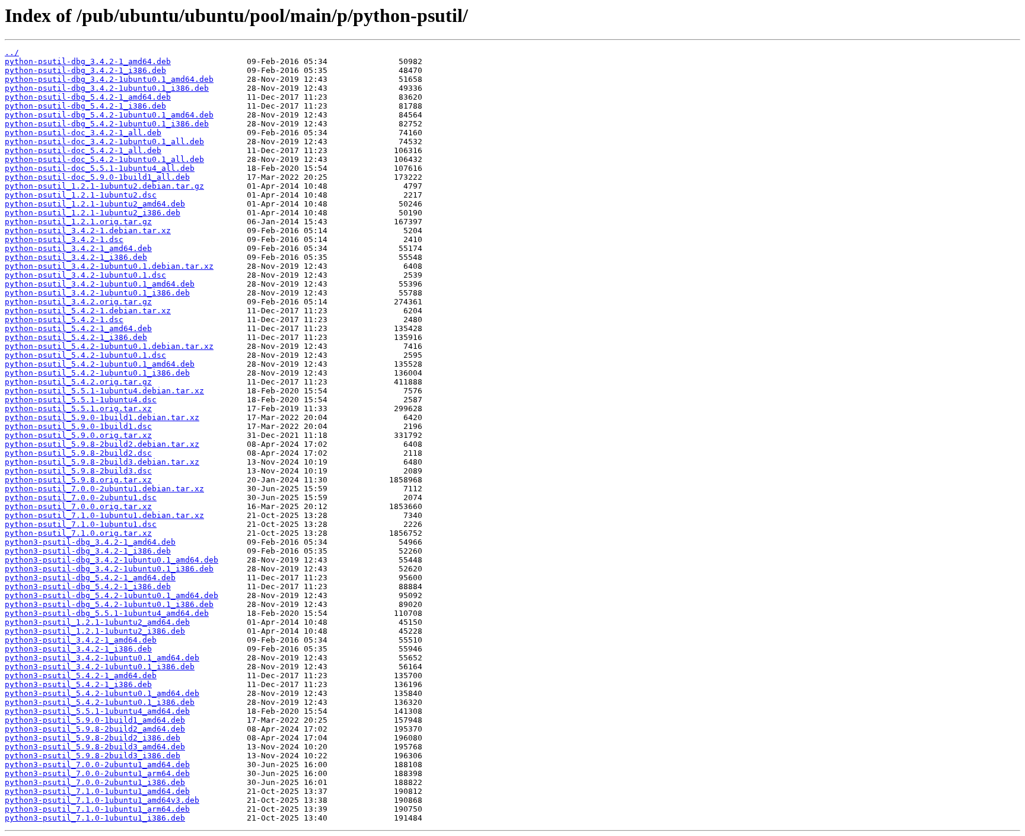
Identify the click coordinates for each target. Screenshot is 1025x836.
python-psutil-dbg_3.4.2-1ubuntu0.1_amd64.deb (109, 79)
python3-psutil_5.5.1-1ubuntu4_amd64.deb (97, 711)
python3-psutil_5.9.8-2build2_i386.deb (92, 737)
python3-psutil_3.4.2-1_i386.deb (78, 648)
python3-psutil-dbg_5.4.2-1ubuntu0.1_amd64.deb (111, 595)
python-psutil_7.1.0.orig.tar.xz (78, 533)
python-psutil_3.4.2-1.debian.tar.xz (88, 230)
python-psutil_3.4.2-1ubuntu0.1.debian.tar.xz (109, 266)
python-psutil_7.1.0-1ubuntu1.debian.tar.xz (104, 515)
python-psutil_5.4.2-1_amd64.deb (78, 328)
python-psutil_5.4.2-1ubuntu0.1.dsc (85, 355)
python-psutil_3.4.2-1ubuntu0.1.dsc (85, 275)
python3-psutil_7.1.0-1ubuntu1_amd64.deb (97, 791)
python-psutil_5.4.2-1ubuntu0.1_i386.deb (97, 372)
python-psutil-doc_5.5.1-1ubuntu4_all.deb (100, 168)
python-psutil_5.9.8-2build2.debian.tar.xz (102, 444)
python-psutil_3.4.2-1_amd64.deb (78, 248)
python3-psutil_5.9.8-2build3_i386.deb (92, 755)
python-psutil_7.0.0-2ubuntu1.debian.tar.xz (104, 488)
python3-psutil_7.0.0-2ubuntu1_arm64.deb (97, 773)
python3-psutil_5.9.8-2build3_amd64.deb (95, 746)
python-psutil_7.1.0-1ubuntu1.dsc (81, 524)
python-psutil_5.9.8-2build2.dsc (78, 453)
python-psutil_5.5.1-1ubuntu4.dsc (81, 399)
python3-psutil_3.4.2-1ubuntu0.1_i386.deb (100, 666)
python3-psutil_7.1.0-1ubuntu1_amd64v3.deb (102, 800)
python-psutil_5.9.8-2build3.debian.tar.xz (102, 461)
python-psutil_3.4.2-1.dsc (64, 239)
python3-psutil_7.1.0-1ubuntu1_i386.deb (95, 817)
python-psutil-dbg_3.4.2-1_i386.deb (85, 70)
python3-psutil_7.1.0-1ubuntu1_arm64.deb (97, 809)
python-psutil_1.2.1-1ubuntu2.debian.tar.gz (104, 186)
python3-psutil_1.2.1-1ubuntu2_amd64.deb (97, 622)
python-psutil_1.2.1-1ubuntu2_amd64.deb (95, 203)
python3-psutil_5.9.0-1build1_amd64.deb (95, 720)
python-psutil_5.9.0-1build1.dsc (78, 426)
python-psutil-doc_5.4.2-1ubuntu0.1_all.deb (104, 159)
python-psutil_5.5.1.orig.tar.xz (78, 408)
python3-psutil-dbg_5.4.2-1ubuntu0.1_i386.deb (109, 604)
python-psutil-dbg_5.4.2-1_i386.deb (85, 105)
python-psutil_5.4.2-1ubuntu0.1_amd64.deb (100, 364)
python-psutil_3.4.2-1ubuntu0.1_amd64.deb (100, 283)
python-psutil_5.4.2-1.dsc (64, 319)
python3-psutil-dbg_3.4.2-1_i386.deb (88, 550)
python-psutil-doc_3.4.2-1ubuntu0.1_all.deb (104, 141)
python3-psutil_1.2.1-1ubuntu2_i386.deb (95, 631)
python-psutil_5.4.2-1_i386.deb (76, 337)
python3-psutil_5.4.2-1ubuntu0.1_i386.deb (100, 702)
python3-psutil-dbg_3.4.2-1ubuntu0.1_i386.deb (109, 568)
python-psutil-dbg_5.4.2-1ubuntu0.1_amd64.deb (109, 114)
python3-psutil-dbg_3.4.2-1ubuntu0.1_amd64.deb (111, 559)
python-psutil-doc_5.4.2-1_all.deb (83, 150)
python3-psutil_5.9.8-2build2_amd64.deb (95, 728)
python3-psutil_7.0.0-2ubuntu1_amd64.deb (97, 764)
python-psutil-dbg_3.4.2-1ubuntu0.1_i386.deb (107, 88)
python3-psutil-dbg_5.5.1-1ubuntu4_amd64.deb (107, 613)
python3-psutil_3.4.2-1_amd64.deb (81, 639)
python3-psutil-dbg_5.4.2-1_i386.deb (88, 586)
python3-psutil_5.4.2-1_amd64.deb (81, 675)
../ (12, 52)
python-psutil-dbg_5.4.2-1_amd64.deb (88, 97)
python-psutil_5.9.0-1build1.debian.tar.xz (102, 417)
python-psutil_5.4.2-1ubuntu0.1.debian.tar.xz (109, 346)
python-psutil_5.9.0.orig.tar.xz (78, 435)
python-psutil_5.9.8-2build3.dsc (78, 470)
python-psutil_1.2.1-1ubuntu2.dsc (81, 194)
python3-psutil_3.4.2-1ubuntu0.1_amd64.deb (102, 657)
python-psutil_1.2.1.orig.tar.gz (78, 221)
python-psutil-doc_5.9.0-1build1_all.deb (97, 177)
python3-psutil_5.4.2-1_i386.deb (78, 684)
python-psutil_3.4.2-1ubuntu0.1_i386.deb (97, 292)
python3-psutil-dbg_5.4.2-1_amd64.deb (90, 577)
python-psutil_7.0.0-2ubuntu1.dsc (81, 497)
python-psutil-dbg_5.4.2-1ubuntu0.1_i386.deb (107, 123)
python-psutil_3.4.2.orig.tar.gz (78, 301)
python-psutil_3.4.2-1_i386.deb (76, 257)
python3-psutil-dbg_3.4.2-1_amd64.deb (90, 542)
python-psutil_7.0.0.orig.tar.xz (78, 506)
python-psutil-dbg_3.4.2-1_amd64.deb (88, 61)
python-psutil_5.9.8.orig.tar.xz (78, 479)
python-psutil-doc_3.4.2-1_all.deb (83, 132)
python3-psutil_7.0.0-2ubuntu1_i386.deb (95, 782)
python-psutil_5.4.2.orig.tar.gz (78, 381)
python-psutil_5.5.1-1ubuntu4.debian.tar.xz (104, 390)
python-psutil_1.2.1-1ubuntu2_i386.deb (92, 212)
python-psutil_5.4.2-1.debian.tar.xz (88, 310)
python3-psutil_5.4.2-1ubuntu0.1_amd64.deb (102, 693)
